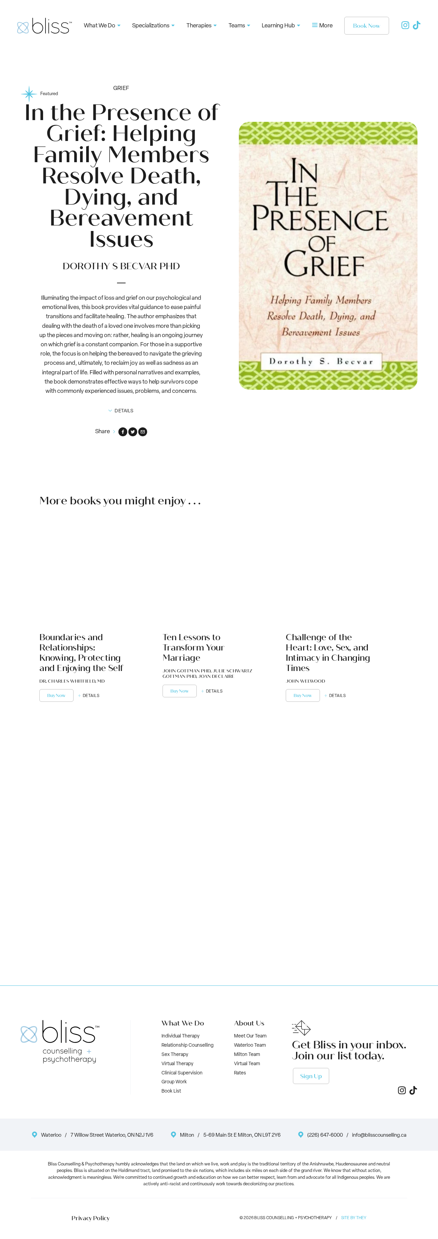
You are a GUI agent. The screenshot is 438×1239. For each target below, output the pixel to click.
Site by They (353, 1218)
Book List (171, 1091)
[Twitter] (132, 431)
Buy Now (56, 695)
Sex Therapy (175, 1054)
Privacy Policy (90, 1218)
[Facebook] (122, 431)
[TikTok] (416, 28)
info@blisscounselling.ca (379, 1135)
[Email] (142, 431)
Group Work (174, 1082)
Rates (240, 1073)
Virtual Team (247, 1064)
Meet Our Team (250, 1036)
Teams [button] (237, 26)
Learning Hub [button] (278, 26)
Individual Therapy (180, 1036)
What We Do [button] (99, 26)
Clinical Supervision (182, 1073)
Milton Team (247, 1054)
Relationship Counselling (188, 1045)
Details (91, 696)
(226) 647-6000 (325, 1135)
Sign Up (311, 1076)
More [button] (325, 26)
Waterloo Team (250, 1045)
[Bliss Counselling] (44, 26)
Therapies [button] (198, 26)
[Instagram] (405, 28)
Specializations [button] (150, 26)
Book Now (366, 26)
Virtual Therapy (177, 1064)
